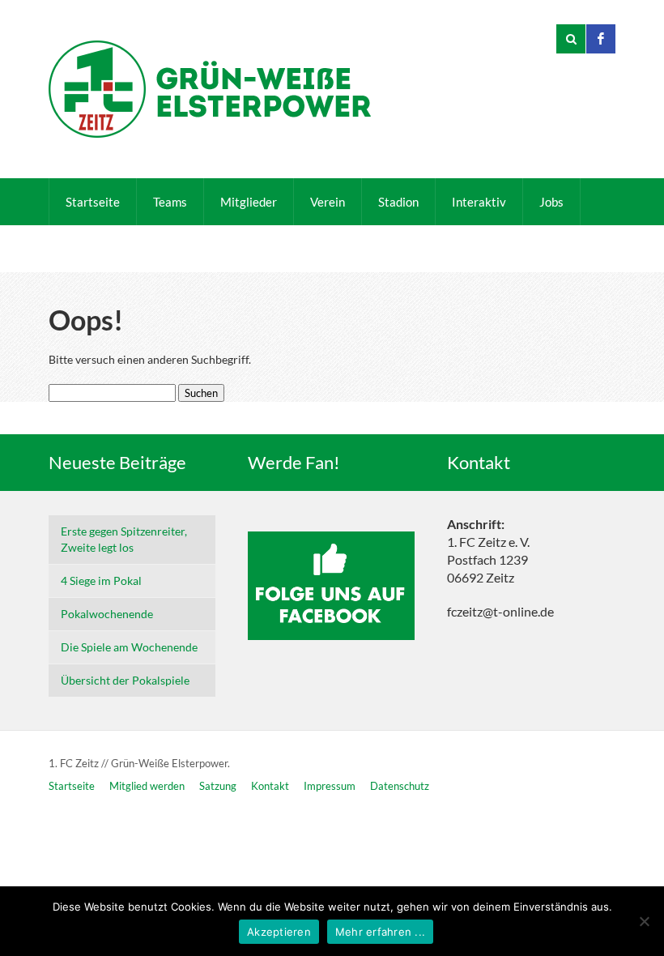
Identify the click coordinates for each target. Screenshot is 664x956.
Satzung (217, 785)
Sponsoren (170, 248)
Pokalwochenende (107, 614)
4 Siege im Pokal (101, 580)
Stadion (398, 201)
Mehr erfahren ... (380, 931)
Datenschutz (399, 785)
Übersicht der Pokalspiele (125, 680)
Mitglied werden (147, 785)
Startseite (93, 201)
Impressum (329, 785)
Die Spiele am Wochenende (129, 647)
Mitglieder (248, 201)
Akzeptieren (279, 931)
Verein (327, 201)
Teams (170, 201)
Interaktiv (479, 201)
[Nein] (644, 921)
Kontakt (87, 248)
